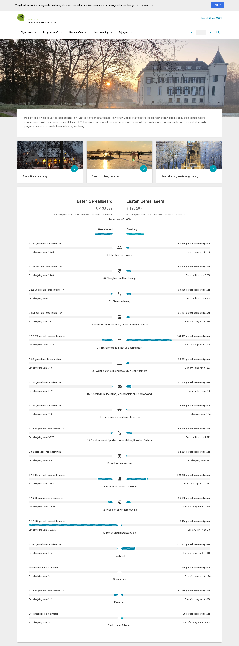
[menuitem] (28, 32)
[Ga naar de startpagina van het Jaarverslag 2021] (36, 18)
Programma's (51, 32)
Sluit (218, 5)
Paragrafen (76, 32)
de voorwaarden (144, 5)
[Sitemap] (192, 32)
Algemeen (27, 32)
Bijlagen (123, 32)
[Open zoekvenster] (218, 32)
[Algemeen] (210, 32)
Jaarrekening (101, 32)
